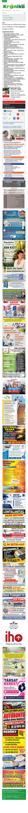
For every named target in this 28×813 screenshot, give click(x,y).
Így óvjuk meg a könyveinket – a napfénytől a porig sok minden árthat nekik (13, 48)
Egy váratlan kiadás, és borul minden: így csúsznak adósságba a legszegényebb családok (14, 66)
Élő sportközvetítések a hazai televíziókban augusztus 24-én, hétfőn (14, 34)
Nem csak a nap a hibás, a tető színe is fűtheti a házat (14, 51)
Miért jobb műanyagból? (10, 36)
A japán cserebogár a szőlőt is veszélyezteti (11, 38)
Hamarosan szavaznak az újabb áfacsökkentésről (12, 82)
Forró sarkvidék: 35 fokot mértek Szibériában (12, 73)
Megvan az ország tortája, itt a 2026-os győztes (14, 54)
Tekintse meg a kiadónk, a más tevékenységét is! (8, 17)
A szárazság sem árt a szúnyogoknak (13, 77)
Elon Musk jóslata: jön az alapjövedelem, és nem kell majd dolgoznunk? (14, 79)
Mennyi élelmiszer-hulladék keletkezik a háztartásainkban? (14, 68)
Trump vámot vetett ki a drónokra (12, 83)
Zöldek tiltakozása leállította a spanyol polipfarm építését (14, 76)
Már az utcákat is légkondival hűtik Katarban (13, 57)
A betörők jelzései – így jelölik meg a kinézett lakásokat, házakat (13, 59)
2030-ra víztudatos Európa (11, 61)
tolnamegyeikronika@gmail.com (12, 796)
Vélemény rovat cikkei (9, 102)
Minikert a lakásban (9, 52)
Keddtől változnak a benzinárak (12, 87)
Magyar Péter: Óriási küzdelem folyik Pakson (13, 63)
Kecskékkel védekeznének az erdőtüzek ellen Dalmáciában (14, 71)
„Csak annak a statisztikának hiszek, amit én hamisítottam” (14, 40)
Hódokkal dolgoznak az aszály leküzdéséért (11, 42)
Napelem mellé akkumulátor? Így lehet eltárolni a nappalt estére (14, 45)
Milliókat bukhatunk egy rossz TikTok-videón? (13, 85)
